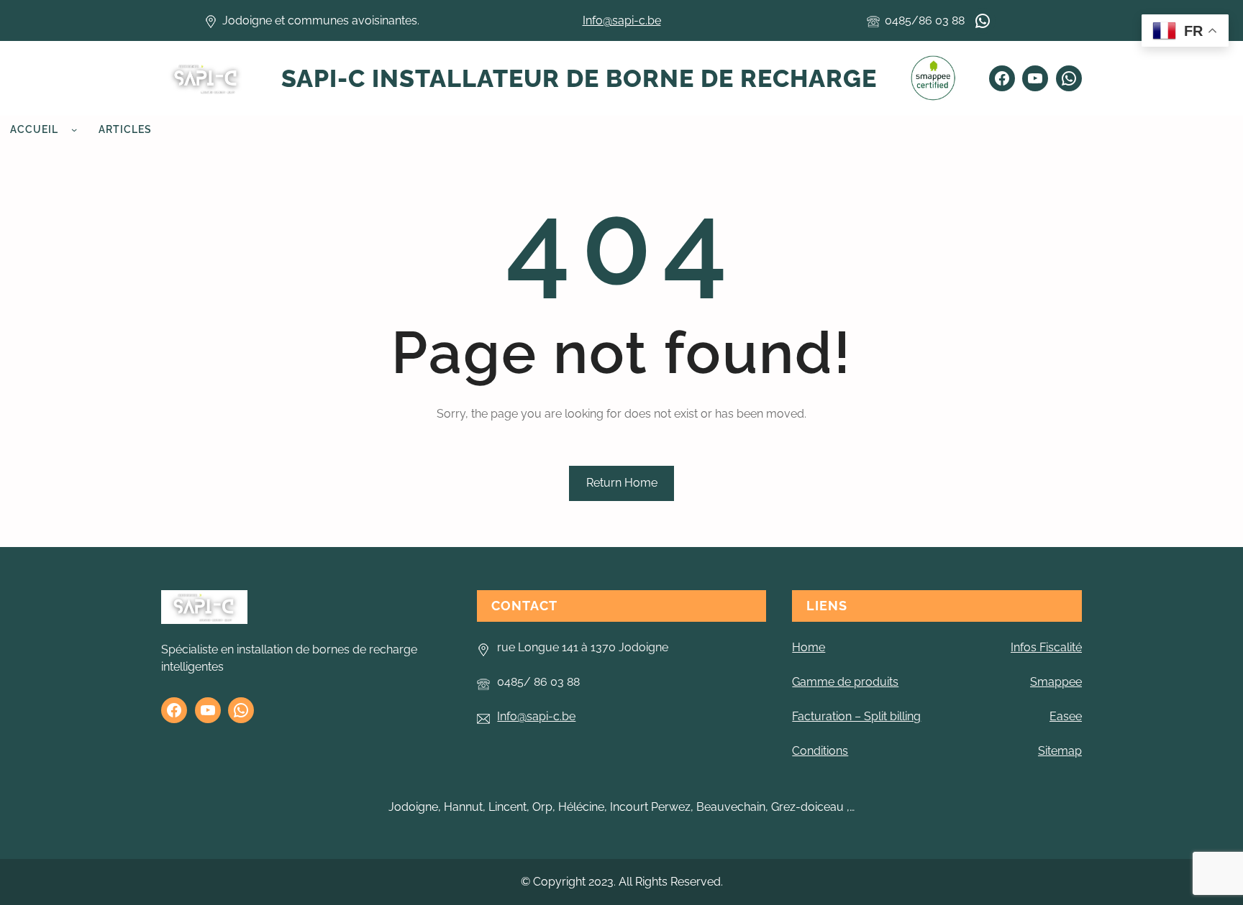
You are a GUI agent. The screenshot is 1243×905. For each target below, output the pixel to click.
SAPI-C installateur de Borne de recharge (579, 78)
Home (808, 647)
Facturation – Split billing (856, 716)
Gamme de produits (845, 682)
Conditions (820, 751)
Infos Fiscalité (1046, 647)
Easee (1066, 716)
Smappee (1056, 682)
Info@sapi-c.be (622, 20)
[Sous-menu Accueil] (74, 129)
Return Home (621, 483)
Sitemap (1060, 751)
